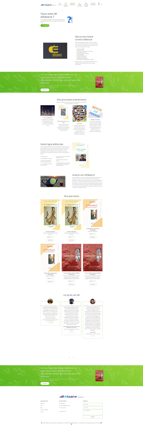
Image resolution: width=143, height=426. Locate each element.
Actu (41, 405)
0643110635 (62, 403)
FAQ (41, 407)
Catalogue (42, 403)
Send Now (93, 416)
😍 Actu (99, 4)
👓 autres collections (93, 4)
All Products (45, 25)
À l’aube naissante (50, 231)
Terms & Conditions (44, 409)
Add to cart (50, 240)
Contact (42, 411)
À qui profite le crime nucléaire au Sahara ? (71, 273)
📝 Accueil (59, 4)
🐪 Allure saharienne (72, 4)
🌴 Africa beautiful (66, 5)
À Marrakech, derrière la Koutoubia (92, 229)
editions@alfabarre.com (65, 405)
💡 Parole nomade (80, 5)
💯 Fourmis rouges (86, 5)
